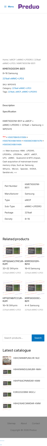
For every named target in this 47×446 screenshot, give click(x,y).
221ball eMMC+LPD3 (13, 78)
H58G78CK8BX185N (12, 141)
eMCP (13, 59)
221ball (11, 92)
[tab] (23, 116)
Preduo (33, 430)
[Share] (2, 440)
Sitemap (11, 423)
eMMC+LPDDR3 (25, 59)
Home (5, 59)
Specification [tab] (9, 111)
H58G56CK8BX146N (12, 144)
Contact (36, 423)
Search (38, 338)
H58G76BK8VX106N (17, 137)
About (24, 423)
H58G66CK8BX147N (32, 141)
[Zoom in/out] (0, 440)
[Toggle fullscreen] (1, 440)
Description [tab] (9, 105)
